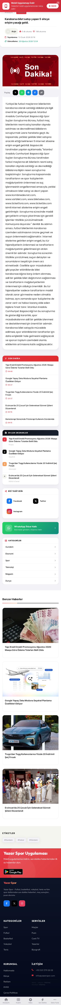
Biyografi (36, 949)
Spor (7, 560)
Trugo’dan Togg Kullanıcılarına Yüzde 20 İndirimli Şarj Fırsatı (29, 393)
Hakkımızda (9, 970)
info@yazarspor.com (45, 975)
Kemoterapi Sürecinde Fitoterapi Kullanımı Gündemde (29, 419)
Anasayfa (9, 12)
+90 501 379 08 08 (44, 970)
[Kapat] (58, 3)
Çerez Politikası (11, 992)
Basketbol (8, 938)
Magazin (9, 574)
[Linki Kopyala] (41, 92)
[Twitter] (14, 903)
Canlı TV (36, 938)
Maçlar (35, 927)
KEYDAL (47, 983)
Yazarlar (35, 944)
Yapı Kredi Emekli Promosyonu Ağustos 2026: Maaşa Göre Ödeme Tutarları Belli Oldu (29, 366)
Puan (34, 933)
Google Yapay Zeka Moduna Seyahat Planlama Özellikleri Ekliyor (26, 379)
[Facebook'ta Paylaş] (35, 92)
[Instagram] (22, 903)
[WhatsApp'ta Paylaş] (22, 92)
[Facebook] (7, 903)
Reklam (7, 981)
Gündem (21, 12)
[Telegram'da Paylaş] (28, 92)
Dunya (8, 581)
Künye (6, 976)
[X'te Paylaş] (15, 92)
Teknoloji (9, 567)
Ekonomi (9, 553)
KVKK (6, 987)
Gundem (9, 547)
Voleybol (8, 944)
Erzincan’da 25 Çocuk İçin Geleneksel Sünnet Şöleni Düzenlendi (29, 407)
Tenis (6, 949)
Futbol (6, 933)
